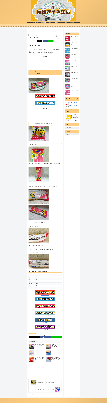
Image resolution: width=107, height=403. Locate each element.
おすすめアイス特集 (45, 105)
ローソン (30, 333)
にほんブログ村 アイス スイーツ (70, 102)
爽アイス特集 (45, 322)
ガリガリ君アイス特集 (45, 315)
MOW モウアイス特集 (45, 329)
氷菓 (33, 333)
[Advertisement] (45, 31)
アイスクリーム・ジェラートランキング (71, 105)
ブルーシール (36, 333)
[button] (78, 30)
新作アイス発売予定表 (45, 295)
